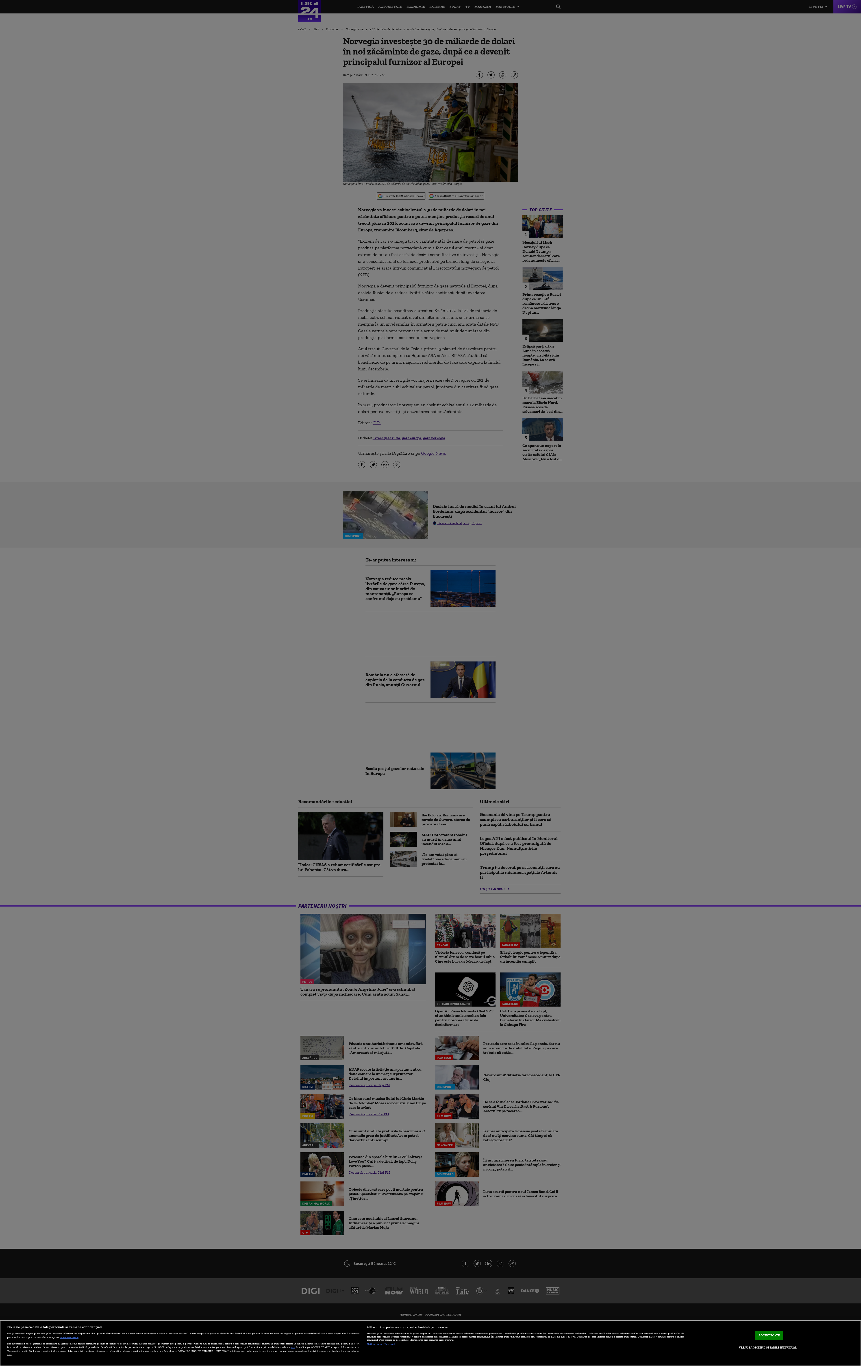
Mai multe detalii (69, 1337)
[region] (430, 1343)
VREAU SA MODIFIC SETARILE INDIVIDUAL (768, 1347)
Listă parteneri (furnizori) (381, 1344)
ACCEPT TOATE (769, 1335)
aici (293, 1347)
